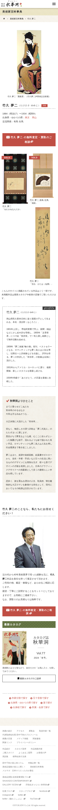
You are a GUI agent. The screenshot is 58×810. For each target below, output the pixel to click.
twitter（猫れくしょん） (12, 799)
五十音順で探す (41, 698)
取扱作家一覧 (45, 731)
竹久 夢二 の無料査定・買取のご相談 (31, 139)
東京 (27, 117)
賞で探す (47, 702)
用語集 (5, 756)
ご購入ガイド (8, 753)
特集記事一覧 (34, 763)
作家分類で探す (20, 698)
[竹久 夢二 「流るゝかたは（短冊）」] (43, 243)
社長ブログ (7, 791)
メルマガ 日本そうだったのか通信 (17, 771)
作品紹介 (6, 749)
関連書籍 (36, 738)
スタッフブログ (26, 791)
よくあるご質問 (25, 753)
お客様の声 (41, 753)
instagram (6, 795)
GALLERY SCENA (10, 785)
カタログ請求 (20, 749)
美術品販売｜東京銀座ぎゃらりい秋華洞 (11, 4)
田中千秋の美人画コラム (13, 763)
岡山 (34, 117)
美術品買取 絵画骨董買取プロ (15, 777)
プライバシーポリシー (26, 742)
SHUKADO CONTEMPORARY (15, 781)
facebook (43, 791)
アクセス (20, 731)
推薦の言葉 (7, 738)
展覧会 (32, 731)
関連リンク (7, 742)
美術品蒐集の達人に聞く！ (14, 767)
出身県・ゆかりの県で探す (24, 702)
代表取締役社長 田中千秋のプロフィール (20, 735)
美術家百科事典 (17, 19)
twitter (20, 795)
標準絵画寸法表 (19, 756)
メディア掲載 (22, 738)
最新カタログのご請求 (30, 678)
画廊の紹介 (7, 731)
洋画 (44, 105)
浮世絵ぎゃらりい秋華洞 (36, 785)
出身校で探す (19, 707)
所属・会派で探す (41, 707)
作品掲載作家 (36, 749)
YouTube (34, 799)
